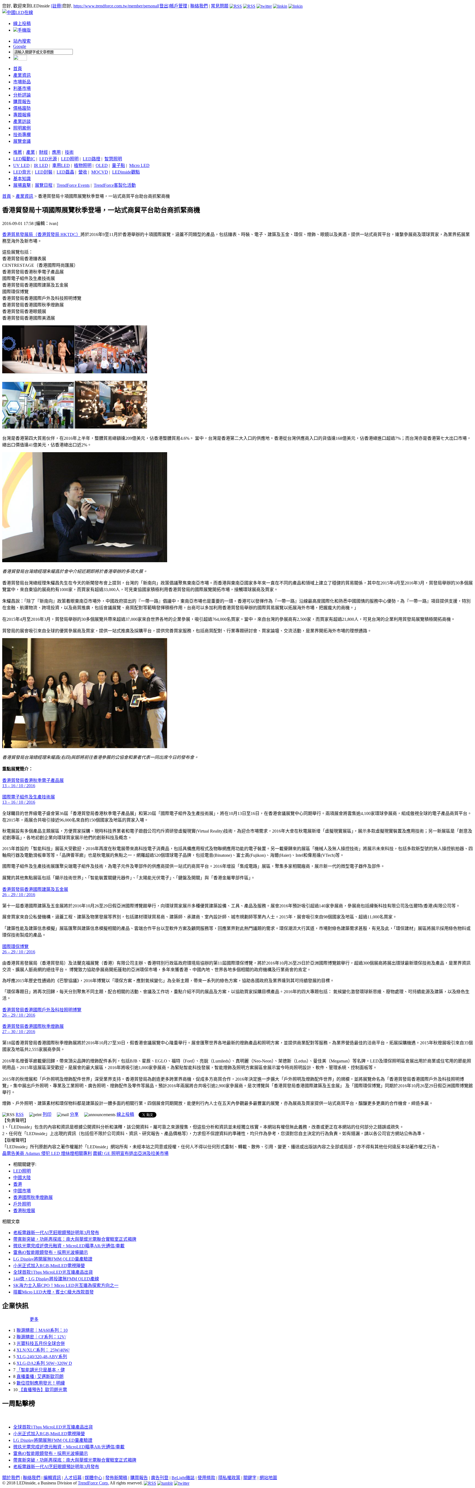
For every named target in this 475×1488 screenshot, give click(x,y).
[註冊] (56, 6)
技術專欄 (22, 134)
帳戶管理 (178, 6)
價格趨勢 (22, 108)
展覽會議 (22, 141)
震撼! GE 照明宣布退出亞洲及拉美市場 (131, 1153)
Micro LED (139, 165)
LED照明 (70, 159)
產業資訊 (22, 75)
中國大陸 (22, 1177)
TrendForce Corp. (93, 1483)
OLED (102, 165)
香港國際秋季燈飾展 (33, 1197)
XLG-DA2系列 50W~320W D (44, 1363)
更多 (34, 1319)
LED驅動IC (24, 159)
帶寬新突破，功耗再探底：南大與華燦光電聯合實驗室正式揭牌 (74, 1239)
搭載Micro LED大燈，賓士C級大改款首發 (53, 1292)
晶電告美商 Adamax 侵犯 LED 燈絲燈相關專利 (47, 1153)
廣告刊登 (160, 1477)
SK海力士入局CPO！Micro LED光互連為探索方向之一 (65, 1285)
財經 (43, 152)
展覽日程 (44, 185)
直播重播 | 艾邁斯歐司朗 (39, 1376)
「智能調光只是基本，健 (40, 1370)
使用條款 (206, 1477)
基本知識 (22, 178)
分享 (74, 1114)
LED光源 (48, 159)
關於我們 (11, 1477)
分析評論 (22, 95)
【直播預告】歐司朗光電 (43, 1389)
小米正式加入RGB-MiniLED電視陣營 (49, 1265)
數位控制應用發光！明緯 (40, 1383)
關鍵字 (249, 1477)
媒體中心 (93, 1477)
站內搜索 (22, 41)
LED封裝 (44, 172)
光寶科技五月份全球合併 (40, 1343)
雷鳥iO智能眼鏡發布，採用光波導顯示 (50, 1252)
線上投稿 (22, 23)
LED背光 (22, 172)
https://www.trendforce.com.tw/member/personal (115, 6)
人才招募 (73, 1477)
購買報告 (22, 101)
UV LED (21, 165)
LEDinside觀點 (126, 172)
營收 (82, 172)
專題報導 (22, 114)
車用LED (61, 165)
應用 (56, 152)
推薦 (17, 152)
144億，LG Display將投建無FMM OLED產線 (56, 1278)
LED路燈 (91, 159)
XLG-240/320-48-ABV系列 (41, 1356)
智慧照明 (113, 159)
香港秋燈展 (24, 1210)
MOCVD (99, 172)
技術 (69, 152)
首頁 (17, 68)
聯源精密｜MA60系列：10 (42, 1330)
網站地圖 (268, 1477)
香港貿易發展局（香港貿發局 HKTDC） (41, 234)
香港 (17, 1184)
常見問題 (219, 6)
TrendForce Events (73, 185)
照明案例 (22, 128)
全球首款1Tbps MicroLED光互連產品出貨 (53, 1272)
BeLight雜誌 (183, 1477)
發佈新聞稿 (116, 1477)
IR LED (41, 165)
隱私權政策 (229, 1477)
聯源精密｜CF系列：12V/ (41, 1337)
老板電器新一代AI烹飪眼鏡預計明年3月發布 (56, 1232)
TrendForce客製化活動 (115, 185)
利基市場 (22, 88)
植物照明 (83, 165)
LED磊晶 (65, 172)
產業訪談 (22, 121)
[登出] (164, 6)
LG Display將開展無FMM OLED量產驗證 (52, 1259)
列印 (47, 1114)
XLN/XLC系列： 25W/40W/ (43, 1350)
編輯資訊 (52, 1477)
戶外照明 (22, 1204)
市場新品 (22, 81)
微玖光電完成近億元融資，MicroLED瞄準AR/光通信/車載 (69, 1245)
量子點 (118, 165)
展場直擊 (22, 185)
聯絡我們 (199, 6)
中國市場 (22, 1190)
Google (19, 46)
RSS (20, 1114)
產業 (30, 152)
